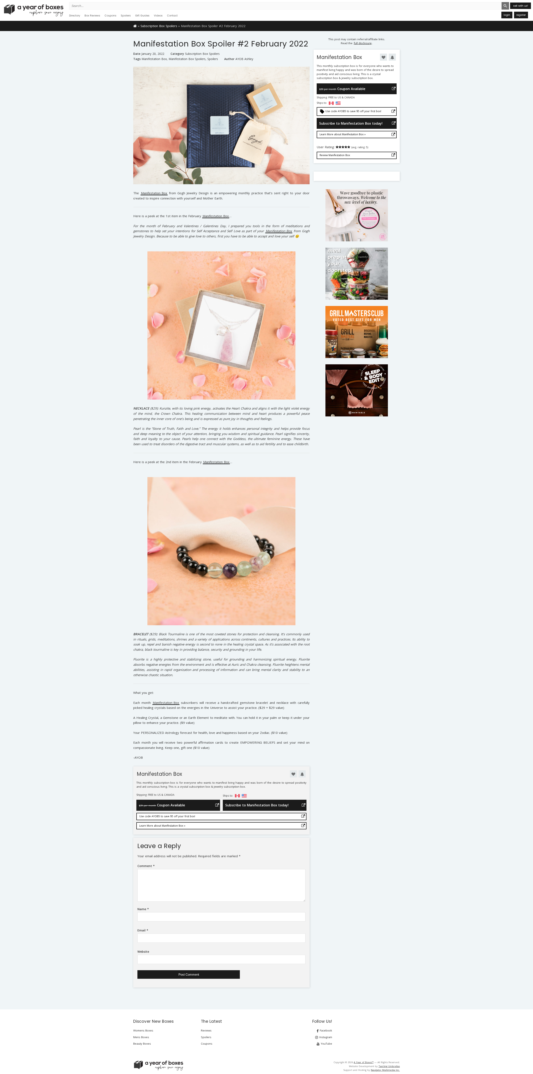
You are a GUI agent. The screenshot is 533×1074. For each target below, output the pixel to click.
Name (143, 909)
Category (177, 54)
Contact (172, 15)
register (521, 15)
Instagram (325, 1037)
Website (143, 952)
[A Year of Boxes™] (33, 10)
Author (229, 59)
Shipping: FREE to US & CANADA (155, 795)
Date (136, 54)
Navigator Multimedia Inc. (385, 1069)
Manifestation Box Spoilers (187, 59)
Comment (146, 866)
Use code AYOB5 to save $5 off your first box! (167, 816)
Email (142, 930)
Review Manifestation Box (335, 155)
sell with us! (520, 6)
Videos (158, 15)
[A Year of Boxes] (158, 1065)
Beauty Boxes (142, 1043)
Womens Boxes (143, 1030)
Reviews (206, 1030)
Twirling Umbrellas (389, 1066)
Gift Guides (142, 15)
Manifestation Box (154, 59)
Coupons (110, 15)
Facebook (325, 1030)
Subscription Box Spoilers (159, 26)
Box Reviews (92, 15)
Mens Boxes (141, 1037)
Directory (74, 15)
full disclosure (363, 43)
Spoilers (126, 15)
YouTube (326, 1043)
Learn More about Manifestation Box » (162, 825)
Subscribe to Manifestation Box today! (257, 805)
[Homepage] (135, 26)
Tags (137, 59)
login (507, 15)
